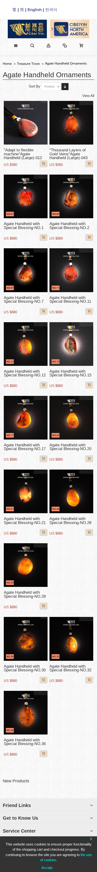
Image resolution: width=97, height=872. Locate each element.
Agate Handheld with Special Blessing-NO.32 (70, 668)
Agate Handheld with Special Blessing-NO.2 (69, 226)
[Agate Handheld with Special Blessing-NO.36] (26, 712)
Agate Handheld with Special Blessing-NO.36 (25, 742)
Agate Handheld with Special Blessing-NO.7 (24, 299)
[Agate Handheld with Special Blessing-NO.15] (71, 344)
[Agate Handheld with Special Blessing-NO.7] (26, 270)
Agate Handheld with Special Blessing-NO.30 (25, 668)
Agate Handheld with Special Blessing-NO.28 (70, 520)
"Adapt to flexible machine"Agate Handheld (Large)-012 (23, 154)
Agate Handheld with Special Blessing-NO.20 (70, 447)
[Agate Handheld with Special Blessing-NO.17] (26, 418)
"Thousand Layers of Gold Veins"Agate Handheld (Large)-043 (68, 154)
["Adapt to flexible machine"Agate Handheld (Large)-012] (26, 123)
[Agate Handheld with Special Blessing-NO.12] (26, 344)
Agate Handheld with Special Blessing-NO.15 (70, 373)
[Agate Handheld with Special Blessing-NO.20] (71, 418)
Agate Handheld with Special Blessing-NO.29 (25, 594)
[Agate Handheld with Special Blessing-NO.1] (26, 196)
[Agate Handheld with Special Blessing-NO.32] (71, 639)
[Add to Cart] (44, 163)
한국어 (51, 10)
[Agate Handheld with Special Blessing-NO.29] (26, 565)
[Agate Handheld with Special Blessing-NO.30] (26, 639)
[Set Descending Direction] (65, 86)
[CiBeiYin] (27, 29)
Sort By (34, 86)
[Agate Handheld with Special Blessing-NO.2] (71, 196)
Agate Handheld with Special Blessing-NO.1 (24, 226)
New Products (16, 781)
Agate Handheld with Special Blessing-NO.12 (25, 373)
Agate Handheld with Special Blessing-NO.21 (25, 520)
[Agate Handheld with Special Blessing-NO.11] (71, 270)
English (35, 10)
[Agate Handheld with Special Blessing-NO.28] (71, 491)
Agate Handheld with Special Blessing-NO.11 (70, 299)
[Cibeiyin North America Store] (69, 29)
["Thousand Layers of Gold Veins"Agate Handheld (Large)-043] (71, 123)
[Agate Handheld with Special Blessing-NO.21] (26, 491)
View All (88, 96)
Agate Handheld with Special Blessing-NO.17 (25, 447)
